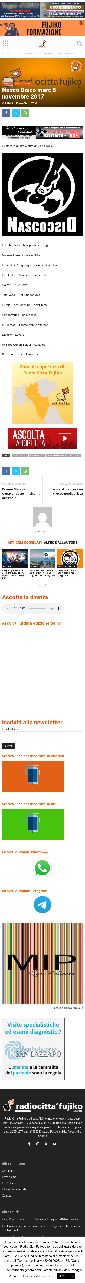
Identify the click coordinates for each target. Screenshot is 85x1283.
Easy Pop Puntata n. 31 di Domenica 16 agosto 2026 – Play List (14, 574)
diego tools (20, 455)
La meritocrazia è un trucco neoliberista (67, 491)
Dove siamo (9, 1177)
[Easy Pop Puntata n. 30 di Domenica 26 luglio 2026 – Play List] (42, 558)
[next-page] (45, 585)
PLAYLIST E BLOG (32, 53)
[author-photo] (42, 517)
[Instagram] (38, 1144)
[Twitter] (16, 113)
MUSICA (16, 53)
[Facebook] (6, 113)
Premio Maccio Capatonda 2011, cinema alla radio (21, 493)
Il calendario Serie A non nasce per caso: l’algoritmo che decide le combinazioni (41, 1228)
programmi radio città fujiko (63, 455)
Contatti (6, 1195)
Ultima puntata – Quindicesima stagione (68, 573)
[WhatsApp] (25, 113)
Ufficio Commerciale (14, 1189)
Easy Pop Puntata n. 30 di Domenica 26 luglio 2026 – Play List (42, 573)
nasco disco (37, 455)
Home (5, 53)
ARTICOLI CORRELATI (25, 543)
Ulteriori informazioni (36, 1276)
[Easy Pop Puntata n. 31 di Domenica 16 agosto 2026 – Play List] (15, 558)
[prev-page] (40, 585)
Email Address (10, 729)
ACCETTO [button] (66, 1276)
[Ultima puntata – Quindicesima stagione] (70, 558)
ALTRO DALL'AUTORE (60, 543)
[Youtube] (55, 1144)
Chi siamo (8, 1170)
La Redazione (10, 1183)
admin (9, 102)
